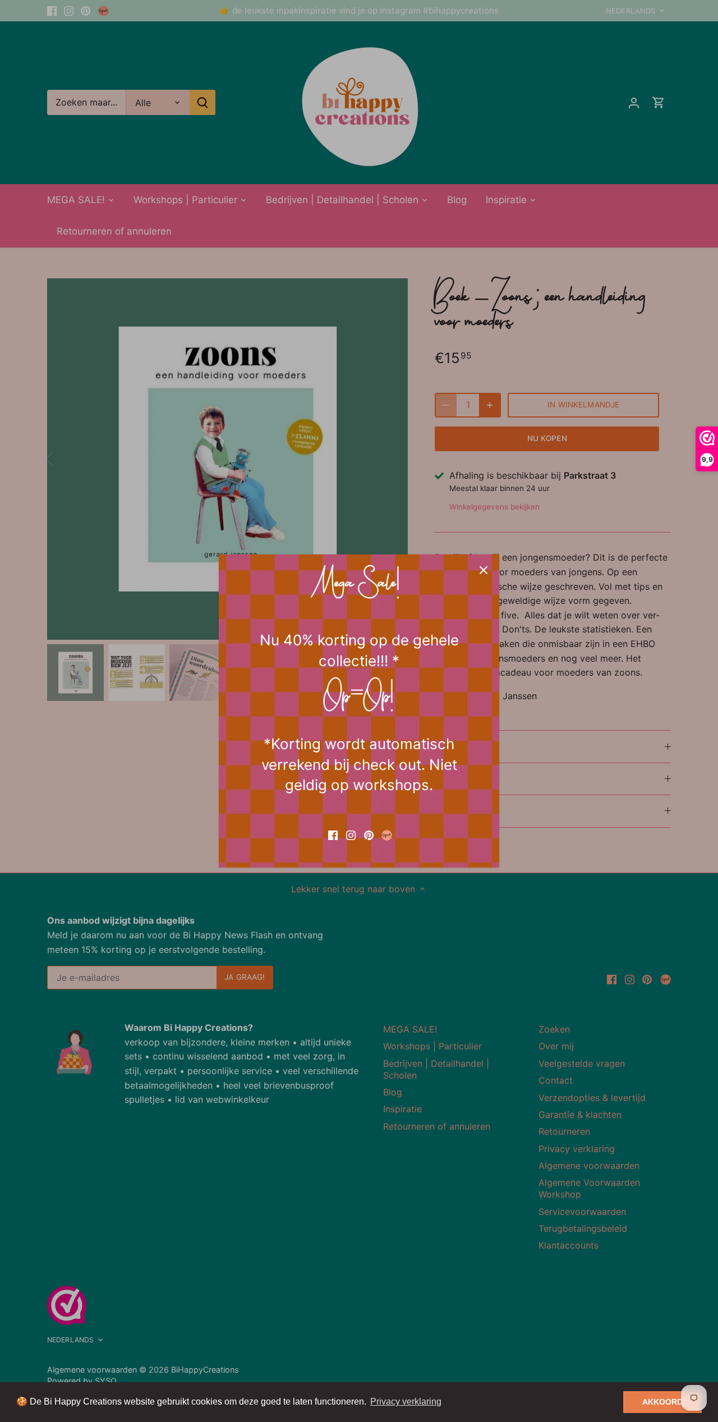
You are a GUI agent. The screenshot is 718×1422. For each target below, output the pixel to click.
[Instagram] (351, 834)
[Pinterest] (369, 834)
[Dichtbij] (483, 570)
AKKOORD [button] (662, 1401)
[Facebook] (333, 834)
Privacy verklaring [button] (405, 1401)
